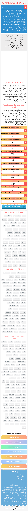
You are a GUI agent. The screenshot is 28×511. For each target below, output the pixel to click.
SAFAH (14, 361)
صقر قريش (17, 216)
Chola (9, 309)
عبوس (15, 265)
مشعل (15, 255)
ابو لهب (11, 219)
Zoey (24, 427)
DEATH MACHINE (13, 305)
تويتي (16, 248)
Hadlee (13, 391)
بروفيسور (7, 252)
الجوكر (18, 262)
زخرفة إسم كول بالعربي (17, 38)
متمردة (17, 242)
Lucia (18, 401)
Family (11, 420)
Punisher (23, 312)
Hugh (7, 401)
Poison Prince (21, 361)
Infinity (5, 319)
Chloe (23, 391)
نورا (20, 252)
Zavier (23, 365)
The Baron (12, 378)
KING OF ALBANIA (7, 332)
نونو (5, 248)
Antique (23, 289)
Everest (18, 325)
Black (11, 276)
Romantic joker (8, 286)
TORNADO (16, 299)
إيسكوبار (4, 219)
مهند (24, 222)
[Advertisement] (14, 66)
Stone (15, 332)
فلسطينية (22, 239)
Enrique (23, 374)
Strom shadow (21, 273)
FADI (19, 391)
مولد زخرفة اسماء (14, 437)
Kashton (11, 394)
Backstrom (6, 282)
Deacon (13, 401)
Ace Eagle (14, 296)
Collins (7, 391)
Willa (11, 414)
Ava (24, 394)
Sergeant (23, 424)
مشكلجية (14, 239)
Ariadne (12, 397)
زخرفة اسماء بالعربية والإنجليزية (14, 36)
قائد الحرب (7, 255)
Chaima (17, 276)
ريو (19, 222)
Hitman (13, 273)
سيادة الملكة (5, 371)
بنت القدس (7, 239)
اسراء (5, 242)
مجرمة (4, 245)
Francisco (17, 342)
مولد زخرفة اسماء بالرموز (14, 442)
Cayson (5, 368)
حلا (4, 225)
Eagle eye (6, 273)
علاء (18, 225)
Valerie (13, 388)
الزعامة (15, 229)
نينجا (11, 258)
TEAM (23, 302)
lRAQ (18, 322)
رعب (13, 262)
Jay (6, 414)
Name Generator (15, 3)
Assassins (22, 292)
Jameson (7, 361)
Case (7, 417)
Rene (19, 352)
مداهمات (23, 258)
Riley (19, 417)
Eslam (23, 378)
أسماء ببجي (21, 478)
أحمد (24, 232)
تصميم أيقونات (20, 476)
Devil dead (15, 312)
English (16, 506)
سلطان (10, 235)
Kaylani (23, 410)
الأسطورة (9, 374)
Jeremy (18, 397)
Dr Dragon (22, 296)
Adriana (8, 352)
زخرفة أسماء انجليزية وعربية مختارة (14, 46)
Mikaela (18, 404)
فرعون (23, 225)
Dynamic (23, 319)
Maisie (23, 397)
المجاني (22, 479)
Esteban (18, 358)
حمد (20, 371)
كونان (24, 401)
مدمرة (10, 245)
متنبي (6, 222)
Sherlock (5, 322)
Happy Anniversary (20, 348)
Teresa (23, 414)
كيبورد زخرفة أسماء (14, 447)
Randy (5, 404)
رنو (24, 248)
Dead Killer (22, 332)
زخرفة (22, 481)
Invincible (13, 282)
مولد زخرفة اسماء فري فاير (14, 456)
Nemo (23, 404)
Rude (12, 365)
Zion (18, 378)
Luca (17, 424)
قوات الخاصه (8, 216)
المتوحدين (16, 235)
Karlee (5, 394)
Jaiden (17, 384)
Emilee (23, 384)
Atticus (11, 348)
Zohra (23, 322)
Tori (3, 374)
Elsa (24, 417)
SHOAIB (23, 299)
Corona (8, 296)
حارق (6, 258)
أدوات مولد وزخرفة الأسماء (16, 48)
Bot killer (23, 305)
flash (17, 319)
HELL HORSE (22, 328)
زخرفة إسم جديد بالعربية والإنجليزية (14, 40)
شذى (24, 216)
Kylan (24, 342)
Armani (23, 420)
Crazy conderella (21, 381)
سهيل (23, 345)
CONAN (5, 397)
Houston (17, 414)
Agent (5, 420)
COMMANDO (11, 302)
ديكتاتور (23, 242)
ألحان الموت (22, 229)
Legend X (13, 371)
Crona (3, 325)
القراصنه (23, 219)
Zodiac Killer (11, 325)
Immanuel (22, 355)
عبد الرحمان (8, 229)
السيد (5, 265)
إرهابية (23, 245)
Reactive (23, 315)
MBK (3, 279)
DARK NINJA (13, 328)
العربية (11, 506)
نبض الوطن (22, 255)
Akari (24, 388)
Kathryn (4, 342)
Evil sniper (17, 368)
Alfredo (10, 342)
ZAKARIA (12, 322)
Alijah (24, 368)
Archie (11, 410)
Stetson (17, 420)
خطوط (12, 381)
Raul (24, 371)
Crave (18, 302)
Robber (16, 309)
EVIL (24, 286)
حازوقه (10, 248)
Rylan (24, 352)
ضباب (23, 407)
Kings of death (7, 299)
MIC (16, 279)
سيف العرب (22, 265)
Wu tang (8, 312)
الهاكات (23, 235)
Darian (5, 348)
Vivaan (6, 410)
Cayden (18, 407)
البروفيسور (13, 222)
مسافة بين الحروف (14, 466)
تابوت (24, 262)
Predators (16, 289)
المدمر (18, 365)
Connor (7, 365)
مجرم (13, 225)
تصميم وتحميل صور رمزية (14, 461)
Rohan (17, 345)
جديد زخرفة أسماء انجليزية (16, 44)
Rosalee (12, 345)
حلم (10, 265)
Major (7, 424)
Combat (16, 292)
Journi (7, 388)
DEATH (23, 276)
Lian (14, 352)
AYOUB (11, 319)
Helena (6, 407)
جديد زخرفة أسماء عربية (17, 42)
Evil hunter (9, 279)
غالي (8, 225)
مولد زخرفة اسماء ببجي (14, 452)
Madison (17, 374)
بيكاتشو (8, 262)
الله (3, 381)
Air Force (18, 394)
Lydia (11, 368)
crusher (7, 384)
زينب (24, 252)
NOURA (6, 328)
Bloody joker (17, 286)
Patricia (11, 404)
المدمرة (11, 242)
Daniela (16, 355)
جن (20, 248)
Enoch (17, 410)
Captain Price (7, 315)
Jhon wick (9, 355)
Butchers (8, 289)
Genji (24, 325)
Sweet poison (21, 282)
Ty (7, 381)
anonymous (22, 279)
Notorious (22, 309)
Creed (18, 388)
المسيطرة (17, 245)
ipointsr (5, 345)
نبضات (12, 407)
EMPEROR (15, 315)
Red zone (8, 292)
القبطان (16, 258)
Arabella (11, 358)
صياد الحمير (17, 232)
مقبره (16, 219)
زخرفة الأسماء (20, 475)
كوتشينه (9, 232)
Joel (13, 384)
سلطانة (14, 252)
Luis (12, 424)
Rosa (24, 358)
